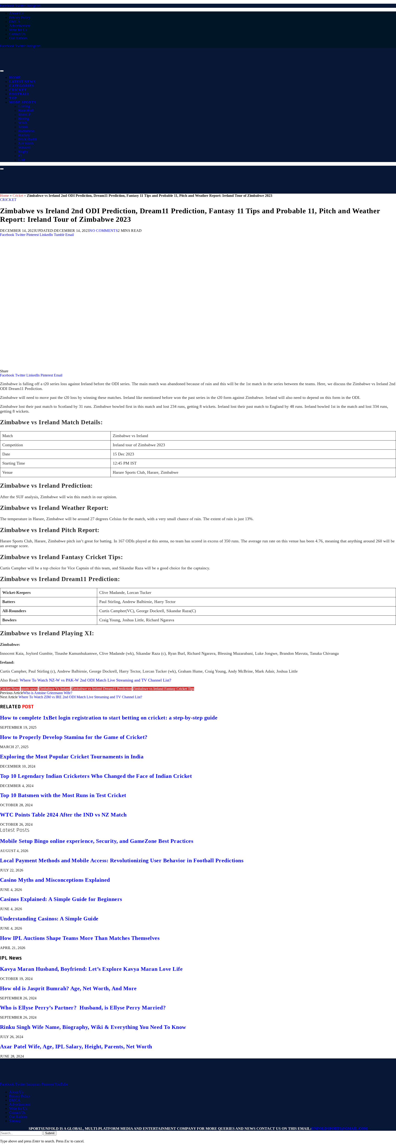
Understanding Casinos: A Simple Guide (49, 919)
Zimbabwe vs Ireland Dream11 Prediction (101, 689)
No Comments (103, 231)
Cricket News (10, 689)
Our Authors (18, 38)
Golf (21, 160)
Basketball (25, 110)
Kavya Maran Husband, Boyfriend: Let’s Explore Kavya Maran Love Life (91, 969)
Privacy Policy (19, 17)
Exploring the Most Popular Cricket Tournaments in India (71, 757)
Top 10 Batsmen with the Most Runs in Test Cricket (63, 795)
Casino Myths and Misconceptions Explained (55, 880)
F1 (20, 156)
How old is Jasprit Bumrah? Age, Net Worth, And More (68, 988)
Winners (24, 147)
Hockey (24, 135)
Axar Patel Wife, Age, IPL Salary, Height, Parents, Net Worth (76, 1047)
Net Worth (25, 143)
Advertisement (19, 26)
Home (15, 77)
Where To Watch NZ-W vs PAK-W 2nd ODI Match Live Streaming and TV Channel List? (95, 680)
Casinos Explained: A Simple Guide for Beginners (61, 899)
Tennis (23, 127)
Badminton (26, 131)
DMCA (14, 22)
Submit (50, 1133)
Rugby (23, 152)
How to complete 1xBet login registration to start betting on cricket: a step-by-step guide (108, 718)
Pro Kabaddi (27, 139)
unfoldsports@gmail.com (339, 1129)
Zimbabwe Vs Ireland (54, 689)
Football (19, 94)
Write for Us (18, 30)
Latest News (22, 82)
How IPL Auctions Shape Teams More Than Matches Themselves (80, 938)
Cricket (18, 90)
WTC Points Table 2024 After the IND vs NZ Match (63, 815)
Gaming (24, 106)
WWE (23, 123)
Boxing (23, 119)
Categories (21, 86)
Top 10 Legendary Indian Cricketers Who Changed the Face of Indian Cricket (96, 776)
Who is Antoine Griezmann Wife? (47, 693)
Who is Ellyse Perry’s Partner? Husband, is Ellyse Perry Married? (83, 1008)
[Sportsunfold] (119, 70)
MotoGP (24, 114)
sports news (29, 689)
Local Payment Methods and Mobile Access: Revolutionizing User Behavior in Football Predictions (121, 860)
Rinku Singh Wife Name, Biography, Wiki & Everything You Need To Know (93, 1027)
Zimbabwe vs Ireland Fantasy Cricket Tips (163, 689)
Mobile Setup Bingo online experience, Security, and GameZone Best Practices (96, 841)
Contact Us (17, 34)
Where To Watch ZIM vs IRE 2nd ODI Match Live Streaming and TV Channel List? (80, 697)
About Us (16, 13)
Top (13, 98)
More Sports (22, 102)
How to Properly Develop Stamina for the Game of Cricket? (74, 737)
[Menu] (2, 71)
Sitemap (15, 1121)
